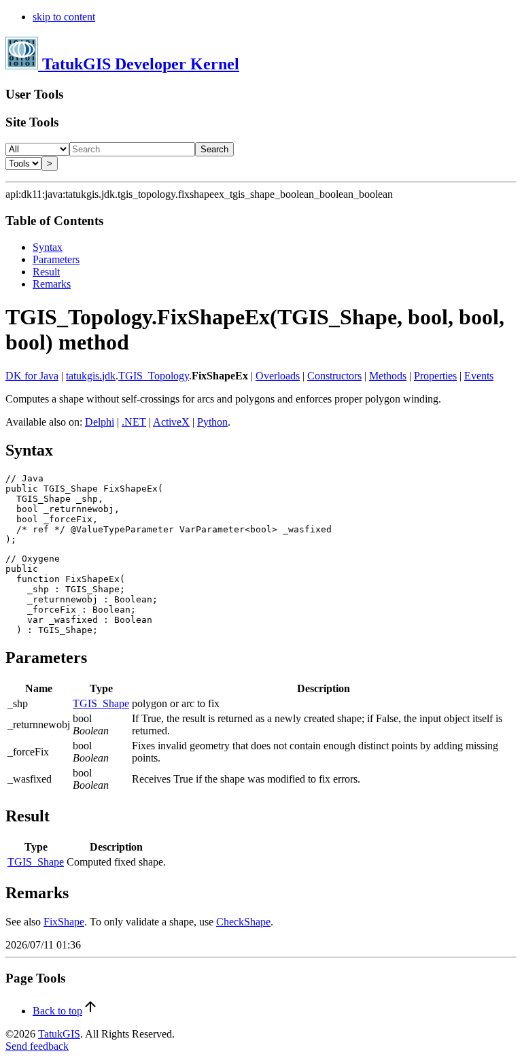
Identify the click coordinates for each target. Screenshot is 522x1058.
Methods (387, 375)
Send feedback (37, 1046)
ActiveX (171, 422)
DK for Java (31, 375)
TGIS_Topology (153, 375)
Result (46, 271)
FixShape (64, 921)
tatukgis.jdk (91, 375)
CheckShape (243, 921)
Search (214, 149)
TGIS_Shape (101, 703)
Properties (435, 375)
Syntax (48, 247)
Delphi (99, 422)
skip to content (64, 16)
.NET (134, 422)
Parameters (56, 259)
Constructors (334, 375)
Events (478, 375)
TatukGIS (59, 1034)
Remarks (52, 284)
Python (212, 422)
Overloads (278, 375)
